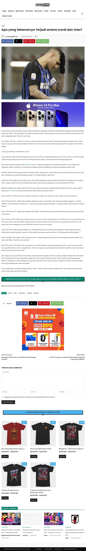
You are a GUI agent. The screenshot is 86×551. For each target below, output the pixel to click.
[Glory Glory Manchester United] (43, 433)
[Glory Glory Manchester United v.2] (14, 433)
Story (3, 26)
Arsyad (25, 535)
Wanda (36, 293)
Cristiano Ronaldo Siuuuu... (10, 490)
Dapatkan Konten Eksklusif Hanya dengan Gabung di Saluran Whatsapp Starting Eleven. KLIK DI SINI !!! (43, 279)
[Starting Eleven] (3, 36)
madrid (29, 293)
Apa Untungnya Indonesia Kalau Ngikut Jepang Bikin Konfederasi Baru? (74, 532)
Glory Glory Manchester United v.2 (13, 449)
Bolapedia (68, 527)
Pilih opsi (5, 456)
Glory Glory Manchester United (40, 449)
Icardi (9, 293)
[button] (82, 13)
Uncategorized (27, 527)
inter (15, 293)
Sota (45, 535)
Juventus (22, 293)
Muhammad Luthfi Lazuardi (10, 535)
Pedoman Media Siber (70, 549)
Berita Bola (4, 527)
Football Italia (14, 190)
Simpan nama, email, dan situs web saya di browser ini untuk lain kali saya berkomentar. (29, 397)
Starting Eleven (12, 36)
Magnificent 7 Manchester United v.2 (71, 449)
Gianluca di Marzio (30, 164)
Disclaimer (39, 549)
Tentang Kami (48, 549)
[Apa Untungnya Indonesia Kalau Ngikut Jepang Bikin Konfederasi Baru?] (75, 519)
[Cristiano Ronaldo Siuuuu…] (14, 475)
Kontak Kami (58, 549)
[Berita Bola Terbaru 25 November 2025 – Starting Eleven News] (53, 519)
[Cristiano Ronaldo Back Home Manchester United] (43, 475)
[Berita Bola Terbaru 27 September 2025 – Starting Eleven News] (11, 519)
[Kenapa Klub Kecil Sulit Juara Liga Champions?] (32, 519)
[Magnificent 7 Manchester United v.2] (72, 433)
